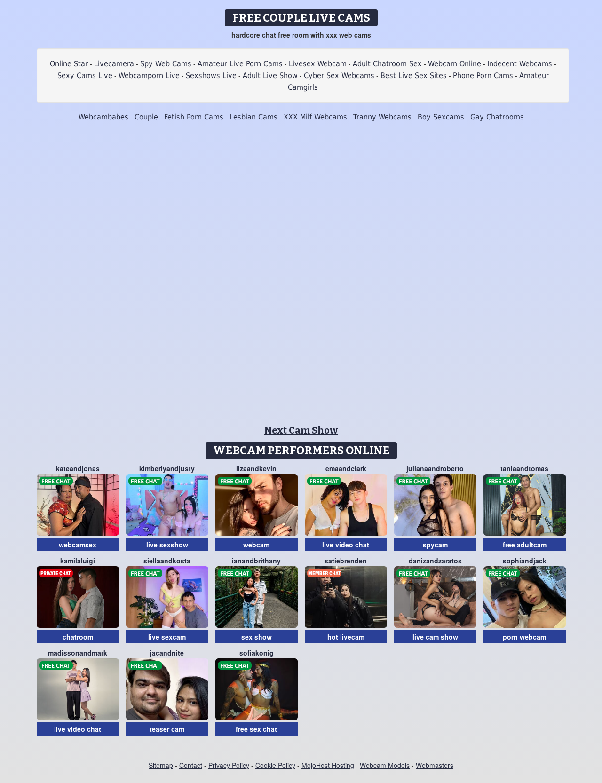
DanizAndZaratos (435, 560)
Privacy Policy (228, 765)
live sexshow (167, 544)
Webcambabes (103, 116)
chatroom (78, 636)
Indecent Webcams (519, 63)
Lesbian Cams (253, 116)
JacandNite (167, 652)
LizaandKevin (256, 468)
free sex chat (256, 729)
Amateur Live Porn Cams (240, 63)
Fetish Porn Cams (193, 116)
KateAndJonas (78, 468)
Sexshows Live (211, 75)
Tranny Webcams (382, 116)
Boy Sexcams (441, 116)
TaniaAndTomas (524, 468)
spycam (435, 544)
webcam (256, 544)
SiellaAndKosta (166, 560)
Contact (190, 765)
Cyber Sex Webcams (339, 75)
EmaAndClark (345, 468)
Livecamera (114, 63)
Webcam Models (385, 765)
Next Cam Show (301, 430)
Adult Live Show (270, 75)
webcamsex (77, 544)
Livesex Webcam (318, 63)
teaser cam (167, 729)
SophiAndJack (525, 560)
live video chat (345, 544)
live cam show (435, 636)
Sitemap (161, 765)
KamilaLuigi (77, 560)
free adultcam (525, 544)
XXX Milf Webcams (315, 116)
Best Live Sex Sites (413, 75)
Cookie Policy (275, 765)
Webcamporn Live (149, 75)
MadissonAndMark (77, 652)
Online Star (69, 63)
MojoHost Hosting (327, 765)
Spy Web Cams (165, 63)
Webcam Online (454, 63)
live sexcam (167, 636)
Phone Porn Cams (483, 75)
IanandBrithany (256, 560)
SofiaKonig (256, 652)
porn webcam (524, 636)
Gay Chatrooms (497, 116)
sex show (256, 636)
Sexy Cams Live (84, 75)
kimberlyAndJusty (167, 468)
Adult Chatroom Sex (387, 63)
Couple (146, 116)
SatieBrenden (346, 560)
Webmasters (434, 765)
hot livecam (345, 636)
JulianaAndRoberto (435, 468)
